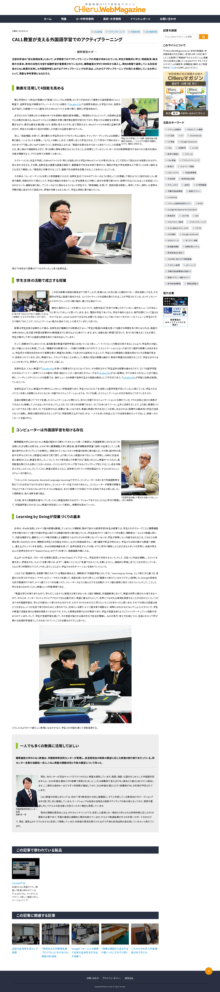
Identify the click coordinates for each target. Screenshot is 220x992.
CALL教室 (98, 31)
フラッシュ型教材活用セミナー (179, 203)
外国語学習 (135, 31)
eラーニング (190, 265)
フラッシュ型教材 (174, 129)
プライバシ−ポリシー (112, 978)
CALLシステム (173, 172)
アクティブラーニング (116, 31)
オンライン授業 (191, 240)
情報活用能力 (192, 283)
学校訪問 (171, 178)
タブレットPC (173, 185)
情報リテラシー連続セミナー (179, 277)
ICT (182, 135)
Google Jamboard (190, 234)
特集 (64, 19)
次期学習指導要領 (175, 191)
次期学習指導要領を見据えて (179, 271)
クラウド (198, 228)
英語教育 (182, 148)
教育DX (171, 166)
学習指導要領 (190, 172)
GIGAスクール (173, 240)
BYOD (200, 203)
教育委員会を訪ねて (176, 252)
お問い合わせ (168, 19)
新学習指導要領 (174, 283)
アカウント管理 (174, 265)
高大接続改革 (151, 31)
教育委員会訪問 (188, 178)
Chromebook (196, 135)
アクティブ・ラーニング (190, 160)
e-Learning (172, 197)
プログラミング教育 (175, 222)
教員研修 (171, 215)
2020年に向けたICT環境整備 (179, 259)
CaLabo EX (74, 104)
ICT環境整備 (201, 185)
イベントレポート (140, 19)
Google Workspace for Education (182, 209)
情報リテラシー (195, 191)
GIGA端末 (172, 234)
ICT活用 (171, 135)
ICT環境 (171, 141)
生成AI (187, 185)
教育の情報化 (173, 154)
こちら (172, 67)
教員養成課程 (173, 246)
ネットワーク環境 (187, 166)
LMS (196, 215)
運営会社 (129, 978)
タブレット (189, 154)
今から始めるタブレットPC (178, 228)
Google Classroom (189, 141)
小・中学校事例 (85, 19)
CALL (170, 148)
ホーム (48, 19)
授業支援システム (192, 246)
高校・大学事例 (112, 19)
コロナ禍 (185, 215)
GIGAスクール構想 (194, 129)
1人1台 (195, 148)
